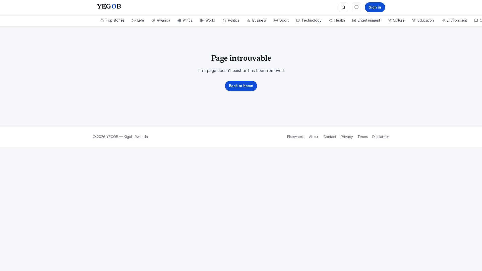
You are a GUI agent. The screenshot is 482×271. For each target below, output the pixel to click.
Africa (188, 20)
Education (425, 20)
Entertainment (369, 20)
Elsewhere (296, 136)
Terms (362, 136)
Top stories (115, 20)
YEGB (109, 7)
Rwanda (163, 20)
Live (140, 20)
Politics (233, 20)
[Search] (343, 7)
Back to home (241, 86)
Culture (399, 20)
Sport (284, 20)
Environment (457, 20)
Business (259, 20)
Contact (329, 136)
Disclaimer (380, 136)
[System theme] (356, 7)
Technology (312, 20)
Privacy (347, 136)
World (210, 20)
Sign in (375, 7)
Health (339, 20)
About (314, 136)
